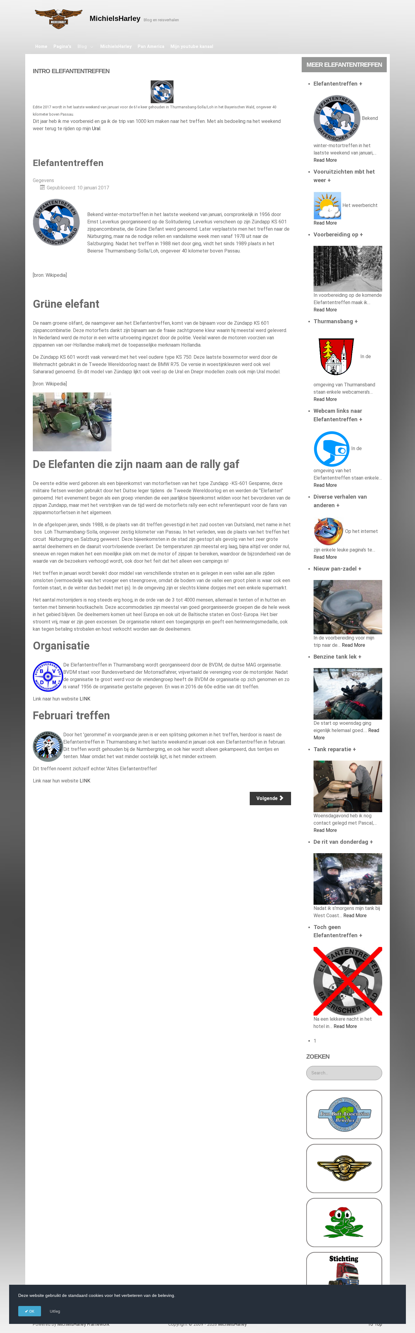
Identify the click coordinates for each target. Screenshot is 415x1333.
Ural (96, 128)
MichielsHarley (83, 1324)
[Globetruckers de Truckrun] (344, 1276)
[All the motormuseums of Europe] (344, 1168)
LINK (85, 699)
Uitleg (55, 1311)
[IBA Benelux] (344, 1114)
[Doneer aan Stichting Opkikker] (344, 1222)
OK (31, 1311)
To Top (375, 1324)
